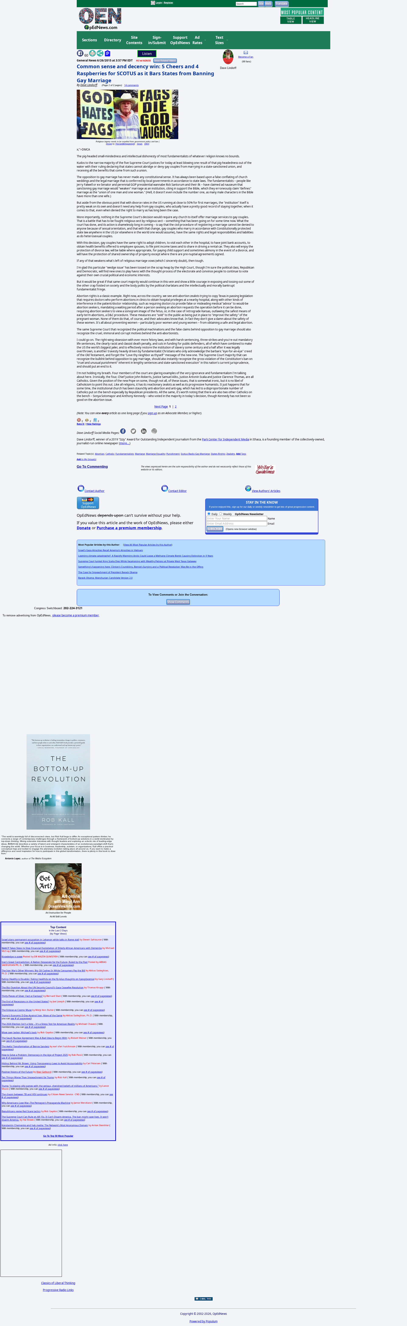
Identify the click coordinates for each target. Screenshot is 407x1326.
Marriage (140, 453)
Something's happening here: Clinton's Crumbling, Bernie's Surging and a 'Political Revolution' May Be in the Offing (140, 566)
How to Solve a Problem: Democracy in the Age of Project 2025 (35, 1054)
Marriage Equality (155, 453)
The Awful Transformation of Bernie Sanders (25, 1046)
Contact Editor (177, 491)
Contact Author (95, 491)
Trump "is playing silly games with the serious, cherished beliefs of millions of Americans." (50, 1085)
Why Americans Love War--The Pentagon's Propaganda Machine (36, 1102)
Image (109, 143)
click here (63, 1144)
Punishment (173, 453)
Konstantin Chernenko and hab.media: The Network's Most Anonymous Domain (45, 1125)
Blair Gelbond (43, 1071)
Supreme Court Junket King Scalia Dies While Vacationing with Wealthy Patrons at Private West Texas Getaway (137, 561)
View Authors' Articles (266, 491)
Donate (84, 527)
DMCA (146, 144)
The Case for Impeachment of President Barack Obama (107, 572)
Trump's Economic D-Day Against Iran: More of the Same (32, 1015)
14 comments (131, 85)
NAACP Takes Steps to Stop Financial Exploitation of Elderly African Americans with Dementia (52, 948)
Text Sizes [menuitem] (219, 40)
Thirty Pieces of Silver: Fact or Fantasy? (22, 995)
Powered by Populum (203, 1321)
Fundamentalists (125, 453)
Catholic (110, 453)
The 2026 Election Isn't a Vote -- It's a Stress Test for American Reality (38, 1023)
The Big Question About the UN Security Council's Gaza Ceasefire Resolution (43, 987)
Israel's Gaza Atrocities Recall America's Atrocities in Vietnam (110, 550)
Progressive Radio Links (58, 1290)
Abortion (99, 453)
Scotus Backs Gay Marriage (195, 453)
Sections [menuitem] (89, 40)
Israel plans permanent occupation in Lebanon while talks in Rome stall (40, 939)
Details (139, 144)
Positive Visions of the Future (17, 1071)
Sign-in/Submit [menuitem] (156, 40)
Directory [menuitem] (112, 40)
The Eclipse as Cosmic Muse (17, 1009)
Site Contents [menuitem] (134, 40)
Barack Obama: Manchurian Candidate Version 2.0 (105, 577)
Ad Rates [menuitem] (197, 40)
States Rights (218, 453)
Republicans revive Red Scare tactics (21, 1111)
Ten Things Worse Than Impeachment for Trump (28, 1077)
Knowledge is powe (12, 956)
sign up (152, 413)
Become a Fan (245, 56)
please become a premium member (75, 615)
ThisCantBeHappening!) (124, 143)
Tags (241, 453)
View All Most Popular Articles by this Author (147, 544)
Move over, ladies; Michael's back (19, 1032)
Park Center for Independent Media (225, 439)
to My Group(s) (86, 459)
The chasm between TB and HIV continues (24, 1094)
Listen (147, 53)
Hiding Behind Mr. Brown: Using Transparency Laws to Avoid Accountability (42, 1063)
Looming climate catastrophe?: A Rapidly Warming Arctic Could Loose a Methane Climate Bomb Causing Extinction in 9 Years (145, 555)
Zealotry (230, 453)
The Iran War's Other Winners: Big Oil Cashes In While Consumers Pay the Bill (43, 970)
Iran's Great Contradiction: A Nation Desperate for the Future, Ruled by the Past (45, 962)
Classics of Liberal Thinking (58, 1283)
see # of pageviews (35, 942)
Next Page (161, 406)
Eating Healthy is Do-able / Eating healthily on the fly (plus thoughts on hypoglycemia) (48, 979)
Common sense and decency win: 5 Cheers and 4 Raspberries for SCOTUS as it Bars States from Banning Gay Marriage (145, 73)
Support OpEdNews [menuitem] (178, 40)
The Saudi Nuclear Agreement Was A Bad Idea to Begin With (34, 1037)
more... (125, 443)
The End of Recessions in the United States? (25, 1001)
